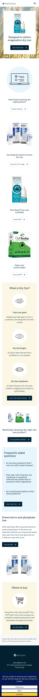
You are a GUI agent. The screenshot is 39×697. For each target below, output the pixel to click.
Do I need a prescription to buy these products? (20, 492)
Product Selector (17, 109)
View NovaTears (18, 48)
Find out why (8, 544)
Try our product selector (18, 439)
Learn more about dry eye (18, 398)
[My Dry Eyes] (9, 3)
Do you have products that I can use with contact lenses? (19, 464)
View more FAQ (11, 504)
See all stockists (18, 627)
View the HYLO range (17, 164)
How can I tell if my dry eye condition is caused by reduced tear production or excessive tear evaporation (19, 478)
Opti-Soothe (17, 275)
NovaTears (17, 219)
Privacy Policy (19, 667)
